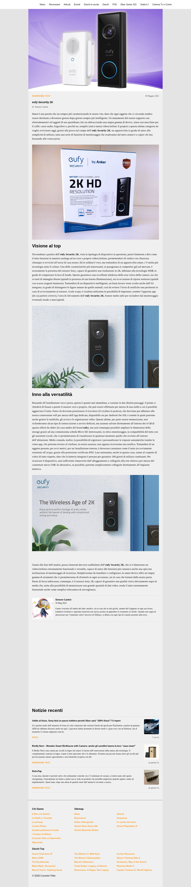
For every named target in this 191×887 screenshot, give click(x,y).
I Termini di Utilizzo (41, 834)
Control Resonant (126, 854)
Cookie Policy (39, 826)
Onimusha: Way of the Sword (131, 862)
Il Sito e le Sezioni (41, 814)
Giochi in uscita (91, 4)
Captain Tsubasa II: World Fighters (134, 870)
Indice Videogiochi (83, 822)
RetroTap (37, 771)
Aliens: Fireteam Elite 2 (128, 858)
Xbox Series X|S (128, 4)
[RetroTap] (151, 777)
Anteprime (122, 818)
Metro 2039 (37, 858)
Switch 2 (144, 4)
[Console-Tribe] (18, 4)
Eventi (77, 4)
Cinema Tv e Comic (162, 4)
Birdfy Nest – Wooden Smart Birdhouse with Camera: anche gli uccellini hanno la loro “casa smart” (84, 746)
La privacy (37, 822)
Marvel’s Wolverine (83, 862)
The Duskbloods (40, 862)
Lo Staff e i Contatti (42, 818)
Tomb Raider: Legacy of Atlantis (90, 866)
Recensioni (54, 4)
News (42, 4)
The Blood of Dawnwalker (87, 858)
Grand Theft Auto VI (42, 854)
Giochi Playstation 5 (127, 826)
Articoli (67, 4)
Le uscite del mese (126, 822)
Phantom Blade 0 (125, 866)
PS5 (115, 4)
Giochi (106, 4)
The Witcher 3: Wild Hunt (87, 854)
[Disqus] (95, 665)
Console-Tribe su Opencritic (46, 838)
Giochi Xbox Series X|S (86, 826)
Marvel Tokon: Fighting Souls (47, 870)
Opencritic (37, 842)
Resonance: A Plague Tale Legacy (91, 870)
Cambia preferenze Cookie (45, 830)
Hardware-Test (41, 96)
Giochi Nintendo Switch (86, 830)
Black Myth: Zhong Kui (44, 866)
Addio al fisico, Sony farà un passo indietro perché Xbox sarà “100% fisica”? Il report (76, 720)
